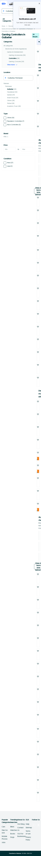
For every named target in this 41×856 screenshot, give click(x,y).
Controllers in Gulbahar (8, 31)
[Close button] (39, 3)
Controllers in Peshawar (26, 29)
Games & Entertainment (9, 29)
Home (3, 26)
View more (11, 65)
